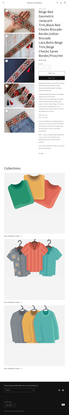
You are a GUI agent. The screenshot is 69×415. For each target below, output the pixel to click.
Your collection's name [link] (12, 236)
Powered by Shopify (19, 411)
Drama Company (11, 411)
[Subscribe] (32, 390)
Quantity (41, 63)
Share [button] (42, 153)
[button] (3, 3)
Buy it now (52, 78)
